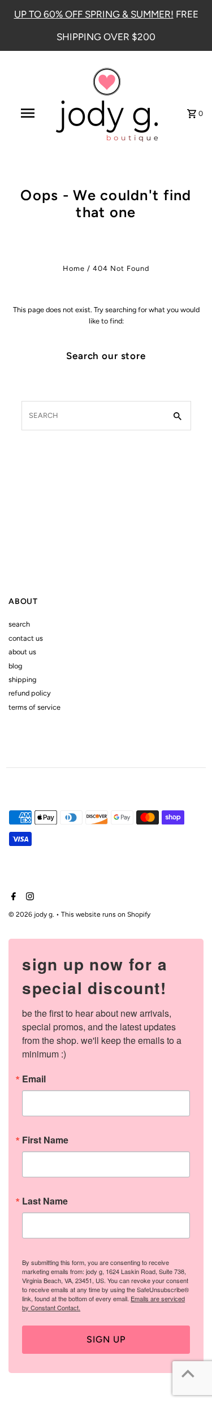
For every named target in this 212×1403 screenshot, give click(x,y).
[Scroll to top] (188, 1373)
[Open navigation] (27, 113)
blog (15, 666)
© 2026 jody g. (32, 914)
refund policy (29, 693)
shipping (22, 679)
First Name (45, 1140)
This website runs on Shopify (105, 914)
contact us (25, 638)
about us (22, 651)
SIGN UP (106, 1339)
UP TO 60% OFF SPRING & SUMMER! (94, 14)
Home (74, 268)
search (19, 624)
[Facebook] (12, 897)
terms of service (34, 707)
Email (34, 1078)
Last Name (45, 1201)
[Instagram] (28, 897)
